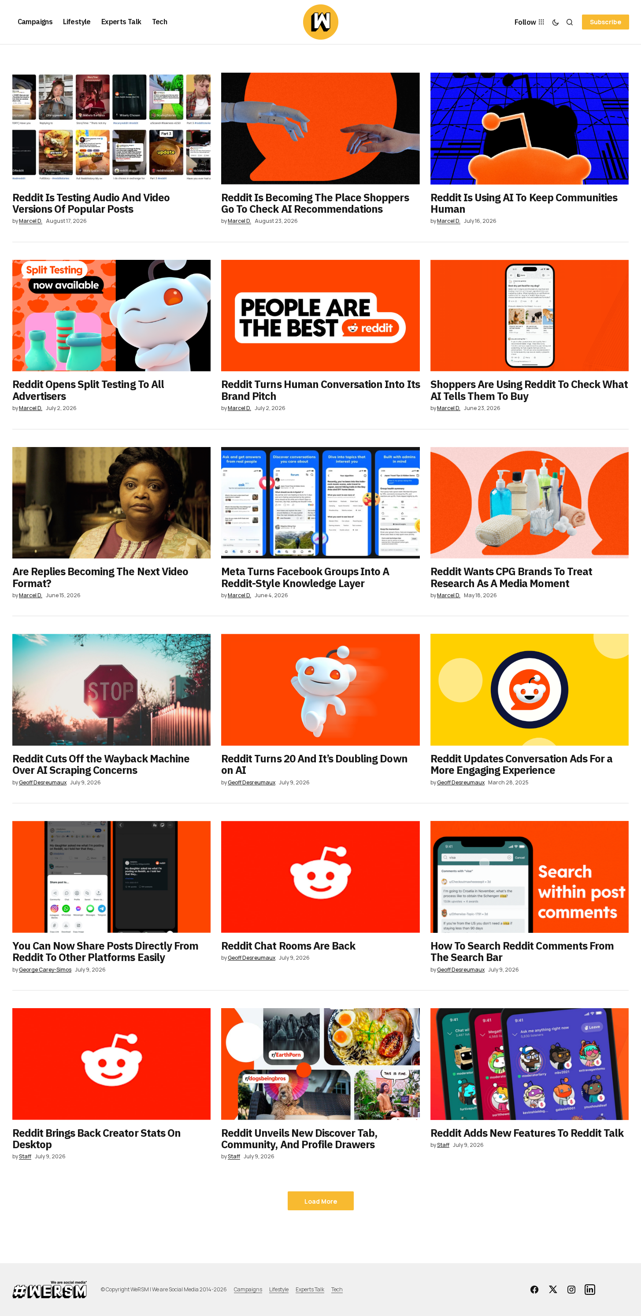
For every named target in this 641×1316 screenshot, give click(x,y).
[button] (555, 22)
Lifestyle (279, 1289)
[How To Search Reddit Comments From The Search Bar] (529, 877)
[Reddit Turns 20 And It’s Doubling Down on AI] (320, 690)
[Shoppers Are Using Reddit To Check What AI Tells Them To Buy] (529, 316)
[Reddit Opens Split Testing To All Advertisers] (111, 316)
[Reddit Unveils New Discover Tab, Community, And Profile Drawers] (320, 1064)
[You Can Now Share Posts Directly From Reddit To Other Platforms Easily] (111, 877)
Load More (320, 1201)
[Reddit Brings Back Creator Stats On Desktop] (111, 1064)
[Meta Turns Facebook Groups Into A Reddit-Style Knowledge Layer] (320, 503)
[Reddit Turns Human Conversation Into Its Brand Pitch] (320, 316)
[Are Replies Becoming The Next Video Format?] (111, 503)
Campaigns (248, 1289)
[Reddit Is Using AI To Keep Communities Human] (529, 129)
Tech (337, 1289)
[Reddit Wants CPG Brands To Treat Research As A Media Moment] (529, 503)
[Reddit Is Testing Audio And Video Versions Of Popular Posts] (111, 129)
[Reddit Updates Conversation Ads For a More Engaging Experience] (529, 690)
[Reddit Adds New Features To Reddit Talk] (529, 1064)
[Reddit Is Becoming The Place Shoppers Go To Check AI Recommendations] (320, 129)
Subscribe (605, 22)
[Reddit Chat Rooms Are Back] (320, 877)
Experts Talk (310, 1289)
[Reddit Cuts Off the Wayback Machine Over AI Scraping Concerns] (111, 690)
